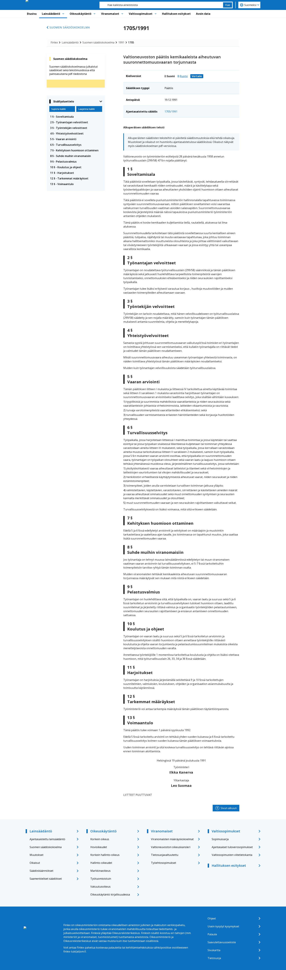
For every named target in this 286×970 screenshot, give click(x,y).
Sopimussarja (220, 839)
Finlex (54, 42)
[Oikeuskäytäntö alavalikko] (94, 14)
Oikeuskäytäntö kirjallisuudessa (110, 894)
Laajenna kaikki (86, 109)
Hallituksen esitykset (176, 14)
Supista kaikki (58, 109)
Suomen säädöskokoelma (69, 27)
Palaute (212, 934)
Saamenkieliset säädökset (46, 878)
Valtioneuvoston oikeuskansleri (170, 847)
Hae (227, 5)
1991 (121, 42)
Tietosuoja (214, 958)
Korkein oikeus (99, 839)
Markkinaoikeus (100, 871)
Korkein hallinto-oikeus (104, 855)
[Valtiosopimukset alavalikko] (155, 14)
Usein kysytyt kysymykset (223, 926)
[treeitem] (75, 117)
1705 (131, 42)
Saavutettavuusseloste (222, 942)
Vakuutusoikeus (100, 886)
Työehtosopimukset (163, 863)
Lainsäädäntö (51, 14)
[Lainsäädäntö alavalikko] (63, 14)
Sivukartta (214, 950)
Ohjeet (212, 918)
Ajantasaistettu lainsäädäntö (47, 839)
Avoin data (203, 14)
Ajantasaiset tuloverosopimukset (232, 847)
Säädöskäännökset (41, 871)
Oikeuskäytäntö (80, 14)
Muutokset (36, 855)
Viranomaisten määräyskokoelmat (172, 839)
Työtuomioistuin (100, 878)
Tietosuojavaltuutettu (164, 855)
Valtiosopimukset (140, 14)
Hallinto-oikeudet (101, 863)
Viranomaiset (110, 14)
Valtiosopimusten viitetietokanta (232, 855)
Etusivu (32, 14)
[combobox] (161, 5)
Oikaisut (35, 863)
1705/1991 (171, 111)
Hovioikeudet (98, 847)
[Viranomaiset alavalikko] (122, 14)
